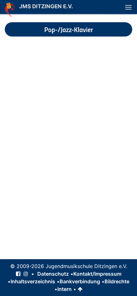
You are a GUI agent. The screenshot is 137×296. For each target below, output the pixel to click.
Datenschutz (53, 274)
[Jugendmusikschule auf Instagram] (26, 274)
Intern (64, 289)
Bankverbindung (80, 281)
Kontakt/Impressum (97, 274)
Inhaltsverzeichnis (33, 281)
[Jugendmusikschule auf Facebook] (18, 274)
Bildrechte (117, 281)
